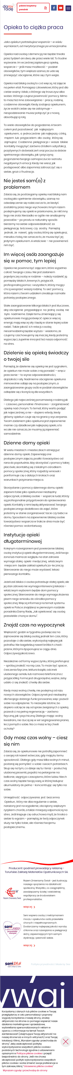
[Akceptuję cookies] (65, 1041)
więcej (27, 907)
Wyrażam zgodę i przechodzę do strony (25, 1070)
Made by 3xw (63, 964)
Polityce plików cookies (30, 1053)
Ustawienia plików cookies (38, 1066)
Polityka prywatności (42, 964)
